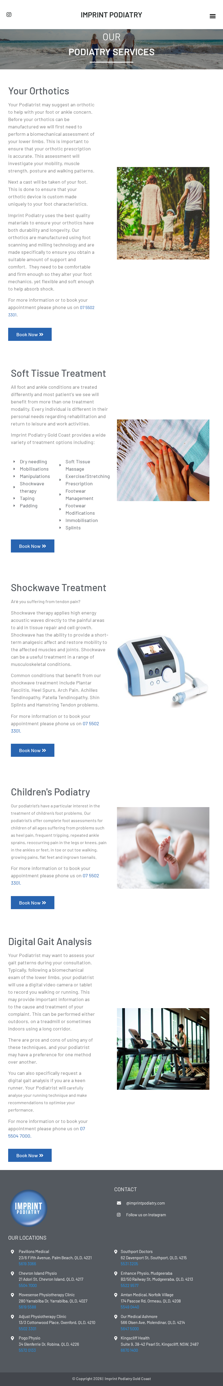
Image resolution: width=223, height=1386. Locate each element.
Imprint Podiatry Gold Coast (128, 1378)
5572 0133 (27, 1350)
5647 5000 (130, 1328)
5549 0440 (130, 1306)
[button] (213, 16)
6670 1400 (129, 1350)
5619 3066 (27, 1263)
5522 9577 (129, 1285)
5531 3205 (129, 1263)
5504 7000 (19, 1136)
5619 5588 (27, 1306)
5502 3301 (27, 1328)
